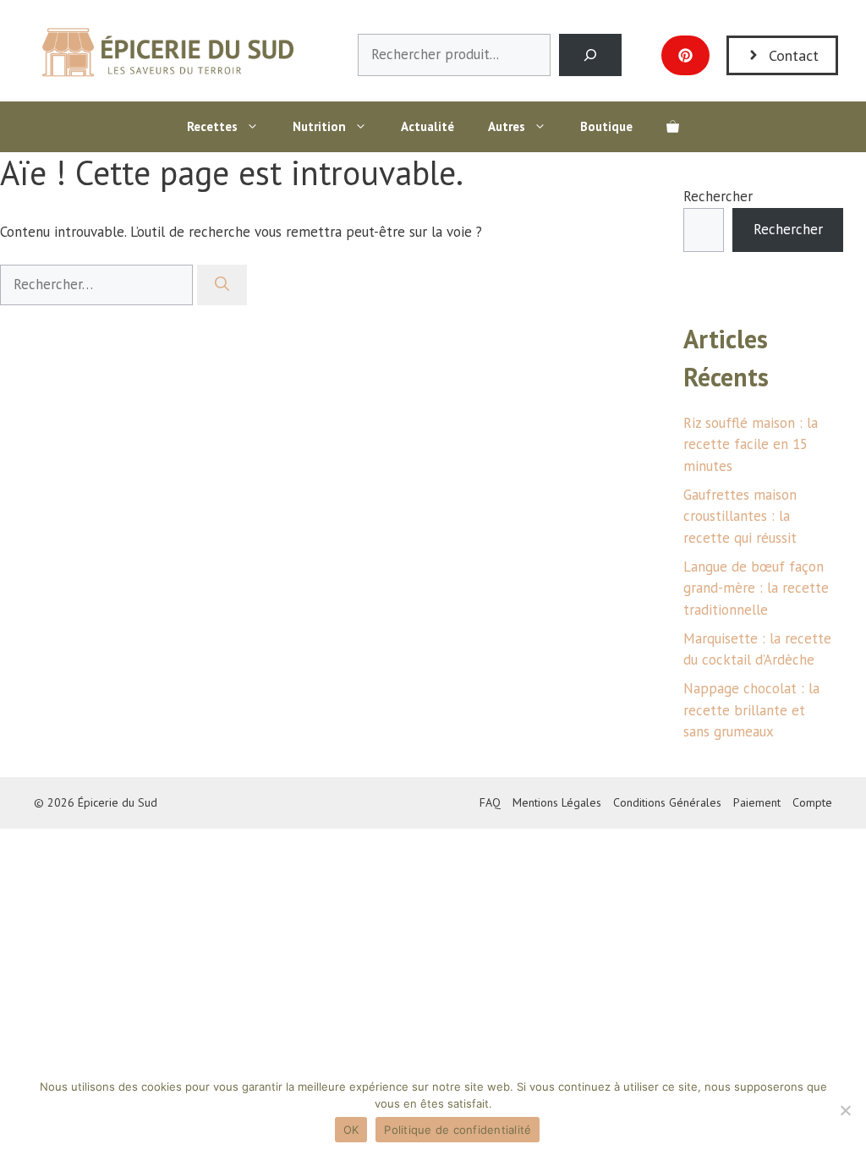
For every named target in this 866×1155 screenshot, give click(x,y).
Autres (506, 126)
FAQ (490, 802)
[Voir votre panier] (673, 126)
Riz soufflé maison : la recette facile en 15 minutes (750, 444)
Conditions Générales (667, 802)
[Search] (590, 55)
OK (351, 1129)
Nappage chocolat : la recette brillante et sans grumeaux (751, 710)
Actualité (427, 126)
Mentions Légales (556, 802)
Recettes (212, 126)
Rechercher (718, 196)
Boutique (606, 126)
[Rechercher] (222, 285)
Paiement (757, 802)
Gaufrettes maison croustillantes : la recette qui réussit (740, 516)
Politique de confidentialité (457, 1129)
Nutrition (319, 126)
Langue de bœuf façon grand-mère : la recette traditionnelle (756, 588)
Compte (812, 802)
